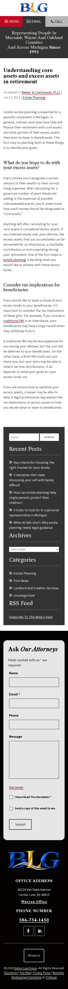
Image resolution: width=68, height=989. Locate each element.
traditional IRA (13, 321)
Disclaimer (16, 787)
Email (14, 694)
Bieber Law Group (25, 968)
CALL (59, 21)
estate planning (14, 259)
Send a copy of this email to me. (35, 808)
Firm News (21, 580)
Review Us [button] (34, 955)
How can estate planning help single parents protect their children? (32, 497)
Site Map (25, 973)
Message (15, 736)
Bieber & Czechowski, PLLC (41, 92)
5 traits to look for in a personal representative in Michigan (34, 512)
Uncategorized (24, 595)
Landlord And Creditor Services (36, 588)
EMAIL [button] (36, 21)
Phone (14, 715)
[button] (11, 20)
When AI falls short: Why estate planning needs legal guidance (33, 525)
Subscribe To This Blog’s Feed (31, 617)
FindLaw (51, 977)
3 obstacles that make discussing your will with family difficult (31, 480)
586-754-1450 (34, 920)
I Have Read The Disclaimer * (33, 797)
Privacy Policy (42, 973)
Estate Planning (34, 97)
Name (13, 673)
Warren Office (34, 902)
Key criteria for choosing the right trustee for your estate (31, 465)
